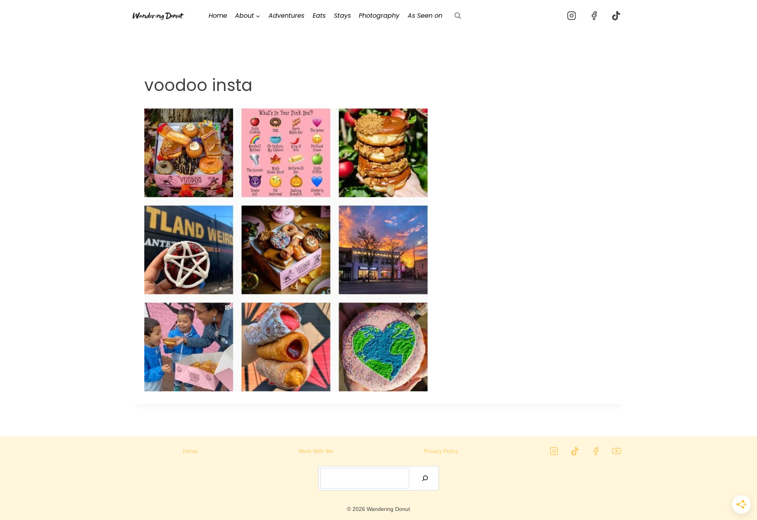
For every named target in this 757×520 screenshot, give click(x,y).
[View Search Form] (458, 16)
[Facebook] (594, 16)
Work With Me (316, 451)
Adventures (286, 15)
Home (218, 15)
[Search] (425, 478)
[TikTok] (616, 16)
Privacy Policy (441, 451)
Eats (319, 15)
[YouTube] (616, 451)
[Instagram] (572, 16)
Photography (379, 15)
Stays (342, 15)
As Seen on (425, 15)
